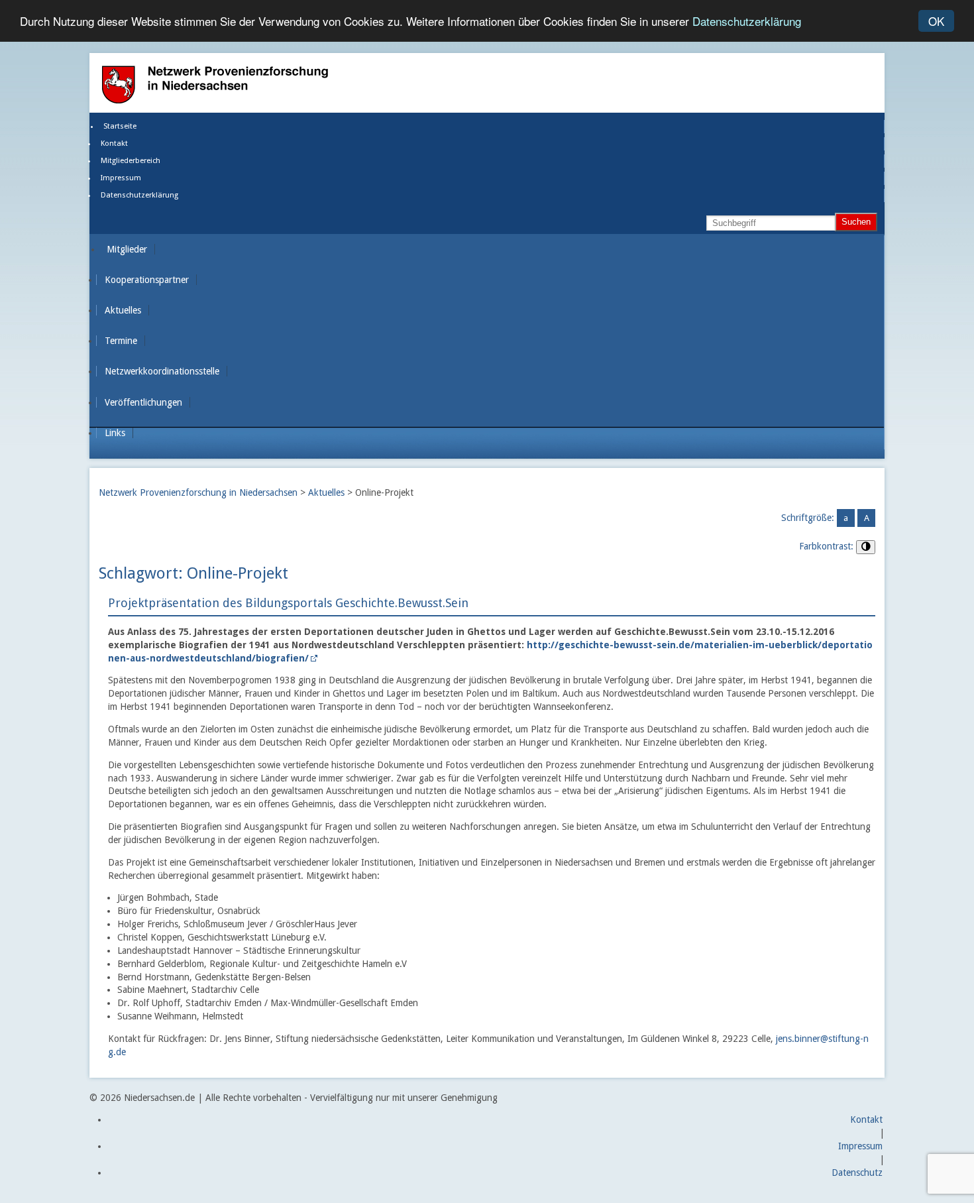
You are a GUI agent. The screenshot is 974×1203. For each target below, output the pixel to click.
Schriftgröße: (807, 517)
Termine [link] (121, 340)
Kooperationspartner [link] (147, 279)
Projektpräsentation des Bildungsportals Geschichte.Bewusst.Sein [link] (288, 603)
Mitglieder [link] (127, 249)
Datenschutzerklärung (746, 21)
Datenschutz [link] (857, 1172)
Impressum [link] (121, 178)
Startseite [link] (119, 126)
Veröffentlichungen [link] (143, 402)
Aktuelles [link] (123, 310)
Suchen (856, 222)
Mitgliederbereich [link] (130, 160)
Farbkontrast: (826, 546)
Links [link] (115, 433)
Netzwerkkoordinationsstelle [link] (162, 371)
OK (936, 21)
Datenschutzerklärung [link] (139, 195)
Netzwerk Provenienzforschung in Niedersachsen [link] (198, 492)
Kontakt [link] (114, 143)
